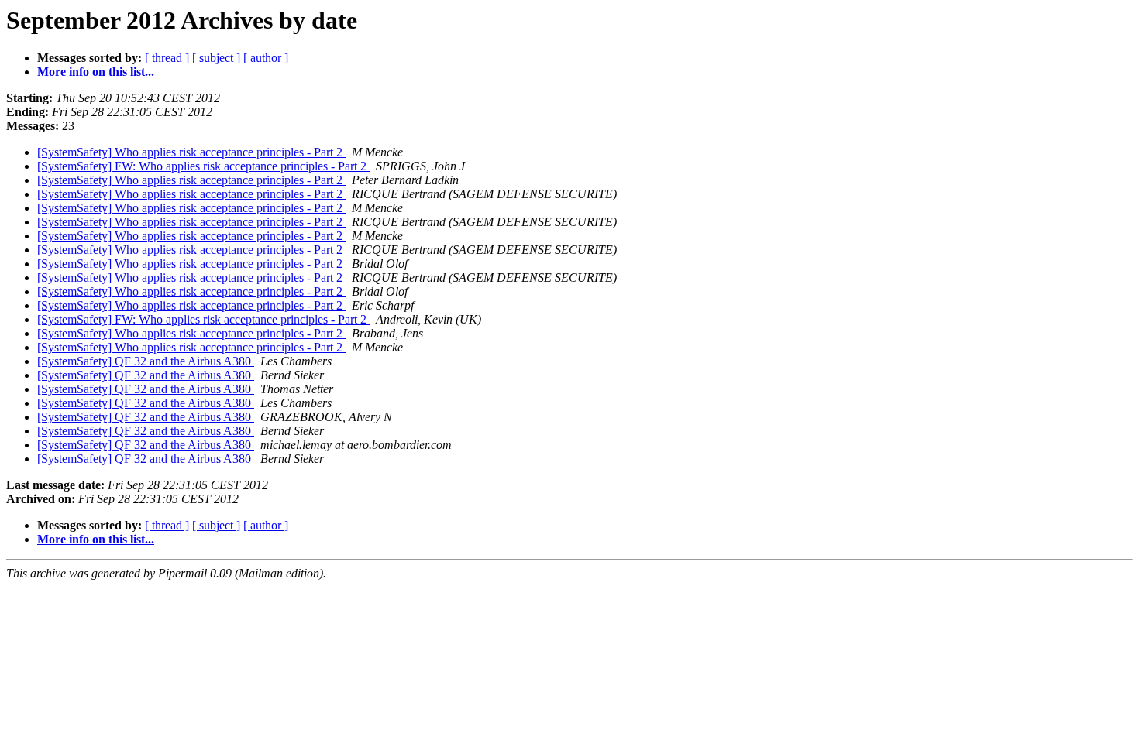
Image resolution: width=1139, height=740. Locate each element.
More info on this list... (95, 71)
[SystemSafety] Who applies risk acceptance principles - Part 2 (191, 152)
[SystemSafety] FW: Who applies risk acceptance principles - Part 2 (203, 166)
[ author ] (265, 57)
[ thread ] (167, 57)
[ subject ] (216, 57)
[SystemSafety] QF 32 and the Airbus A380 (145, 361)
